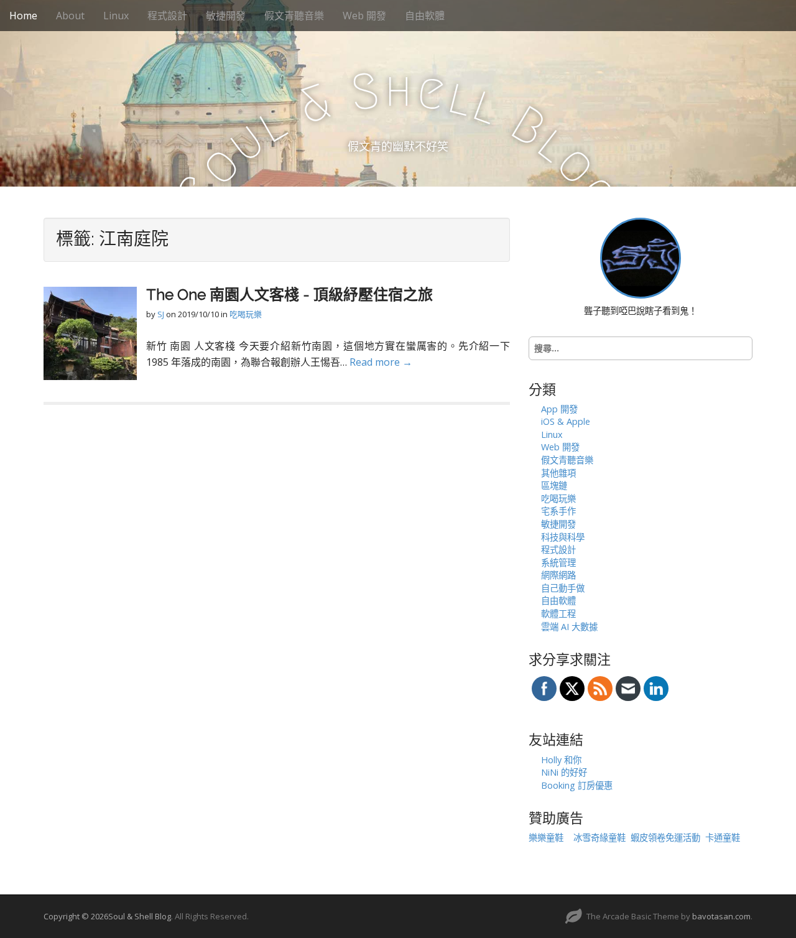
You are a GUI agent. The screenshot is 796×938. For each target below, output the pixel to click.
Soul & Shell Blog (139, 916)
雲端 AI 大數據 (569, 627)
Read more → (380, 362)
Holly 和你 (561, 760)
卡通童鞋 (722, 837)
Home (23, 15)
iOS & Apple (565, 421)
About (70, 15)
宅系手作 (558, 511)
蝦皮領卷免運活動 (665, 837)
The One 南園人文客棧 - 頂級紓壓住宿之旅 (289, 295)
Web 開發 (364, 15)
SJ (160, 314)
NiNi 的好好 (564, 772)
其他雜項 (558, 473)
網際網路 (558, 575)
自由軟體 (425, 15)
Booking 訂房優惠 (577, 785)
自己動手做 (563, 588)
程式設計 (167, 15)
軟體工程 (558, 614)
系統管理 (558, 563)
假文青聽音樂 (294, 15)
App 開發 (559, 409)
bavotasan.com (721, 916)
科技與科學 (563, 537)
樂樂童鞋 (546, 837)
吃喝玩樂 (245, 314)
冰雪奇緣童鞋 (599, 837)
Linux (116, 15)
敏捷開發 (226, 15)
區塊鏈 (554, 485)
